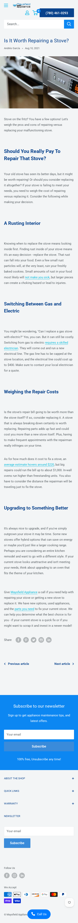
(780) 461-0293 (57, 13)
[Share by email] (41, 640)
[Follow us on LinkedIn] (22, 875)
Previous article (18, 664)
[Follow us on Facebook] (7, 875)
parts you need (24, 609)
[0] (35, 12)
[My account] (27, 13)
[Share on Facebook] (18, 640)
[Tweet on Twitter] (33, 640)
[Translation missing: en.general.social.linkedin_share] (49, 640)
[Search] (69, 24)
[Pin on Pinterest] (26, 640)
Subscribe (39, 746)
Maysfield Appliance (24, 592)
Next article (62, 664)
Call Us (42, 914)
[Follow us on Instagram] (14, 875)
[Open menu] (6, 5)
